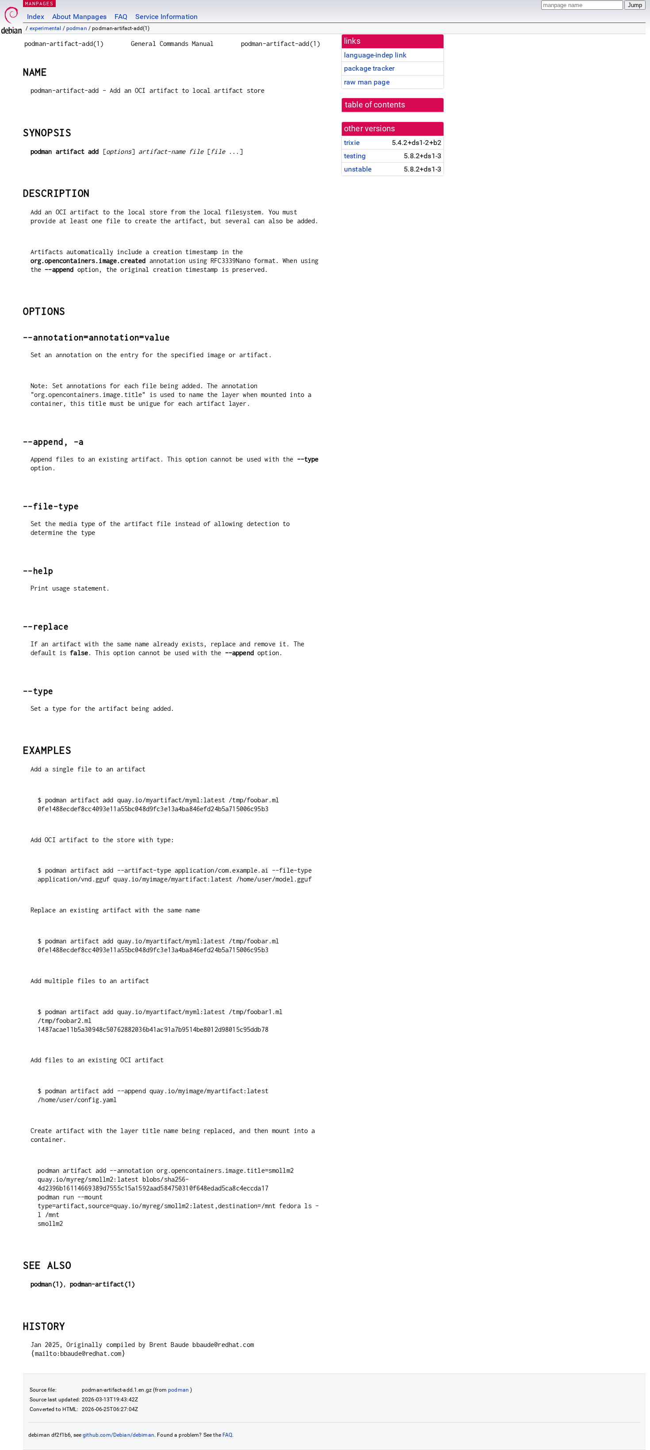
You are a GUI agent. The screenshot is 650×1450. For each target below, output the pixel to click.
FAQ (121, 16)
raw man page (367, 82)
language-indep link (375, 55)
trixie (351, 142)
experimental (45, 28)
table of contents (375, 104)
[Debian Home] (11, 18)
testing (355, 156)
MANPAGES (39, 3)
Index (35, 16)
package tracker (369, 68)
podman (76, 28)
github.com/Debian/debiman (118, 1435)
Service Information (166, 16)
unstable (357, 169)
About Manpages (79, 16)
